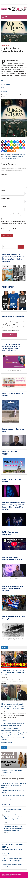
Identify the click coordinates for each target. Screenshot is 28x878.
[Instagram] (8, 141)
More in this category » (7, 742)
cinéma (9, 154)
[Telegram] (17, 141)
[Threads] (5, 144)
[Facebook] (5, 141)
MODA (4, 747)
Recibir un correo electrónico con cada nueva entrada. (13, 230)
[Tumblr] (2, 147)
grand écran (18, 154)
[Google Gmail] (17, 144)
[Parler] (2, 144)
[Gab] (20, 147)
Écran (13, 154)
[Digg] (5, 150)
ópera (9, 156)
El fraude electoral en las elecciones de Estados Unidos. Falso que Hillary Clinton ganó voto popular (14, 828)
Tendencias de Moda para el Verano (13, 795)
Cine (5, 154)
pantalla (14, 156)
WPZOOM (9, 875)
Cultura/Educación (6, 46)
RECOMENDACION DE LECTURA (12, 849)
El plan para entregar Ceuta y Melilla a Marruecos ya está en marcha (13, 672)
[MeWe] (11, 147)
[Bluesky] (8, 144)
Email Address (5, 198)
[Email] (14, 144)
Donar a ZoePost (10, 335)
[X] (2, 141)
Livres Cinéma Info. (6, 84)
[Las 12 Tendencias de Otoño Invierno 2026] (14, 760)
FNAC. (2, 88)
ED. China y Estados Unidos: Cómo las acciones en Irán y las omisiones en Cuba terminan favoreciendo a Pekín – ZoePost (13, 860)
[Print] (8, 150)
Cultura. (3, 81)
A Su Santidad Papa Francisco (12, 809)
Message (4, 174)
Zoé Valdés (15, 158)
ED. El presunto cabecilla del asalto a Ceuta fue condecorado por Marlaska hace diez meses (13, 706)
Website (3, 206)
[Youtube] (20, 141)
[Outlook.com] (20, 144)
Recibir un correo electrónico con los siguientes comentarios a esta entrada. (13, 222)
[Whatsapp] (11, 141)
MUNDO (4, 647)
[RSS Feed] (11, 150)
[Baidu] (2, 150)
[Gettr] (8, 147)
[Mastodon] (23, 147)
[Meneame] (17, 147)
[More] (14, 150)
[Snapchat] (11, 144)
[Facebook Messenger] (14, 141)
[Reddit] (23, 144)
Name (3, 190)
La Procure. (4, 91)
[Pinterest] (5, 147)
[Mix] (14, 147)
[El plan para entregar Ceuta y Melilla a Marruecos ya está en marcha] (14, 660)
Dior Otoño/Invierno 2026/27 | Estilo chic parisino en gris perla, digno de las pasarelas (13, 785)
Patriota (4, 721)
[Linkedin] (23, 141)
